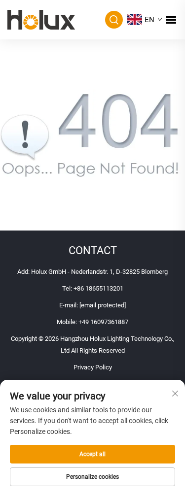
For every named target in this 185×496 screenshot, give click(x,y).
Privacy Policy (93, 367)
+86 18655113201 (98, 288)
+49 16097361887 (103, 322)
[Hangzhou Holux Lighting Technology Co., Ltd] (41, 19)
